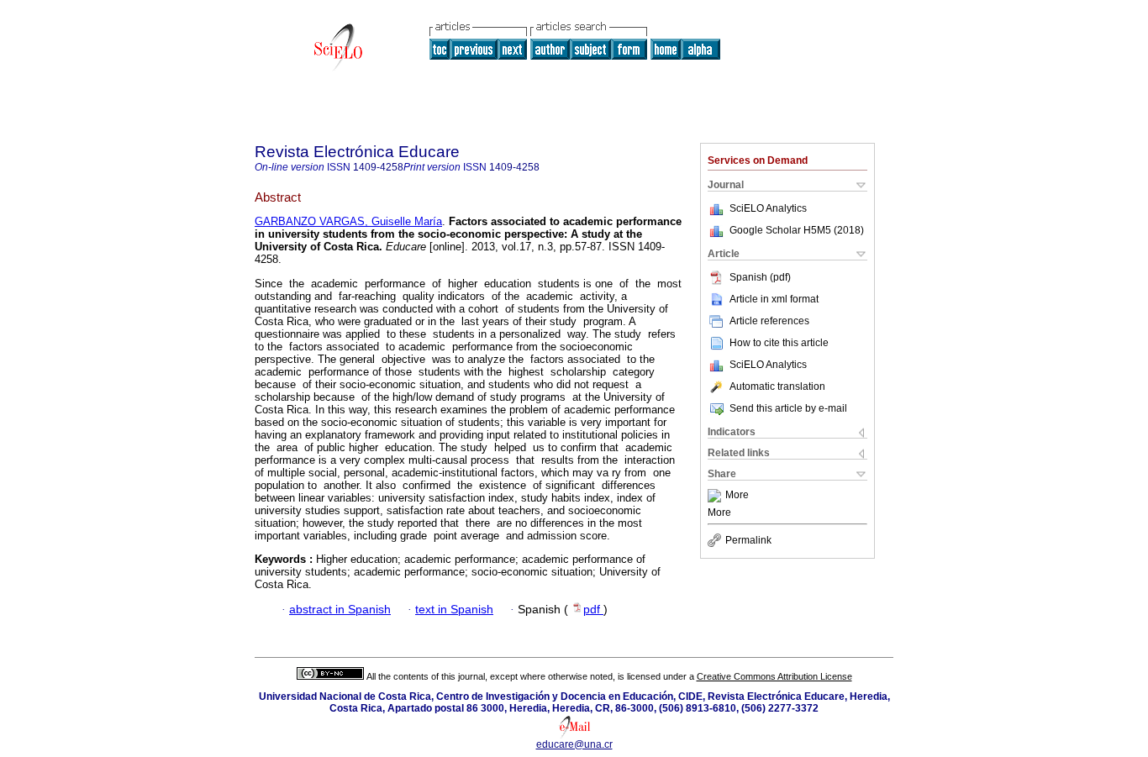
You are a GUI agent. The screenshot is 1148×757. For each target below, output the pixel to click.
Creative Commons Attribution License (774, 676)
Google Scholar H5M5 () (796, 230)
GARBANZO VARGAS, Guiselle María (348, 221)
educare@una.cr (574, 744)
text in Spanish (454, 609)
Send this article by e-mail (788, 408)
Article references (769, 321)
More (737, 496)
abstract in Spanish (340, 609)
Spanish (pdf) (760, 277)
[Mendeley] (716, 496)
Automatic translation (777, 386)
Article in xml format (774, 299)
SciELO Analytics (768, 208)
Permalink (748, 540)
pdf (593, 609)
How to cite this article (779, 343)
